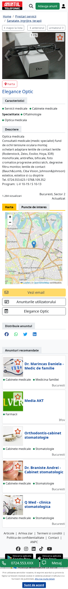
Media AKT (34, 400)
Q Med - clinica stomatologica (37, 504)
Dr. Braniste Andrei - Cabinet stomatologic (43, 469)
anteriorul (37, 28)
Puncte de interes (34, 207)
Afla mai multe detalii (45, 578)
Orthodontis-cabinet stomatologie (42, 435)
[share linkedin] (34, 334)
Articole (9, 533)
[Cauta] (31, 6)
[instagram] (26, 549)
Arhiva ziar (25, 533)
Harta (9, 207)
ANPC (34, 542)
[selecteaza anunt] (59, 37)
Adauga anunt (47, 6)
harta (11, 84)
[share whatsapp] (16, 334)
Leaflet (26, 282)
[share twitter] (25, 334)
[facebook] (18, 549)
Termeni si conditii (49, 533)
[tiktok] (41, 549)
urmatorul (55, 28)
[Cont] (63, 6)
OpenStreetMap (41, 282)
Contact (53, 538)
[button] (34, 244)
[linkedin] (34, 549)
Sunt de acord (34, 585)
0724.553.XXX (22, 563)
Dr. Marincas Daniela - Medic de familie (44, 366)
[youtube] (49, 549)
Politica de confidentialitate (25, 538)
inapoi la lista (13, 28)
